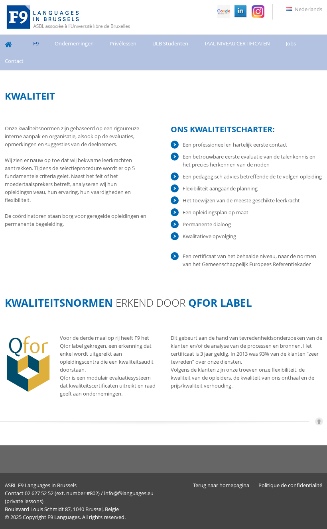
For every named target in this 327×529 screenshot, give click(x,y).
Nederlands (308, 9)
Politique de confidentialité (290, 485)
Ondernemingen (74, 43)
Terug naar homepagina (221, 485)
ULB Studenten (170, 43)
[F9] (69, 17)
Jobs (291, 43)
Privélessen (123, 43)
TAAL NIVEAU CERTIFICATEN (237, 43)
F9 (36, 43)
